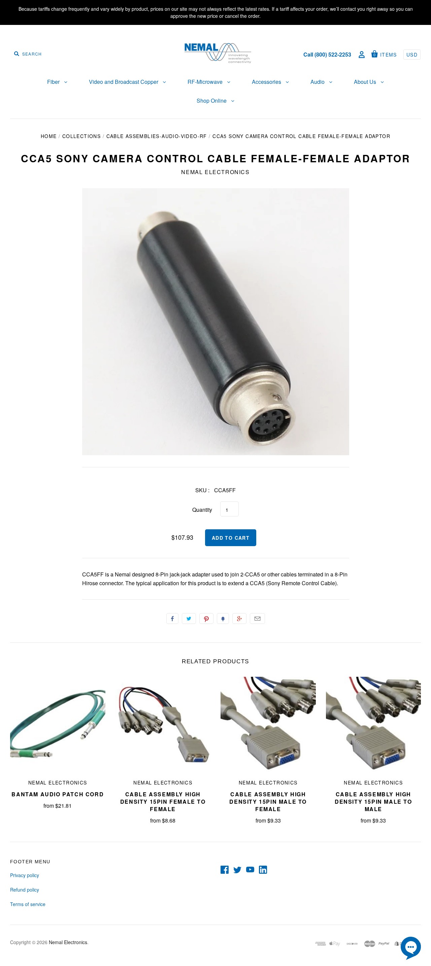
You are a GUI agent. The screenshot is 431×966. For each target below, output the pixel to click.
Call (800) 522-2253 (327, 54)
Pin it (206, 618)
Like (172, 618)
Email (257, 618)
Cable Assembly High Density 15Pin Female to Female (163, 801)
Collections (81, 136)
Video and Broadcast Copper (124, 82)
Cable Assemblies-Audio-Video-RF (156, 136)
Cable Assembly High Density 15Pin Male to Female (268, 801)
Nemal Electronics (215, 172)
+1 (239, 618)
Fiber (54, 82)
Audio (318, 82)
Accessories (267, 82)
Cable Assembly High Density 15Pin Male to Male (373, 801)
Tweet (189, 618)
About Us (365, 82)
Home (49, 136)
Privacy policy (24, 875)
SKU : (202, 490)
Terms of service (27, 904)
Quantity (202, 509)
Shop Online (212, 100)
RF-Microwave (206, 82)
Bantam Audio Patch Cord (57, 794)
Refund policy (24, 889)
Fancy (223, 618)
